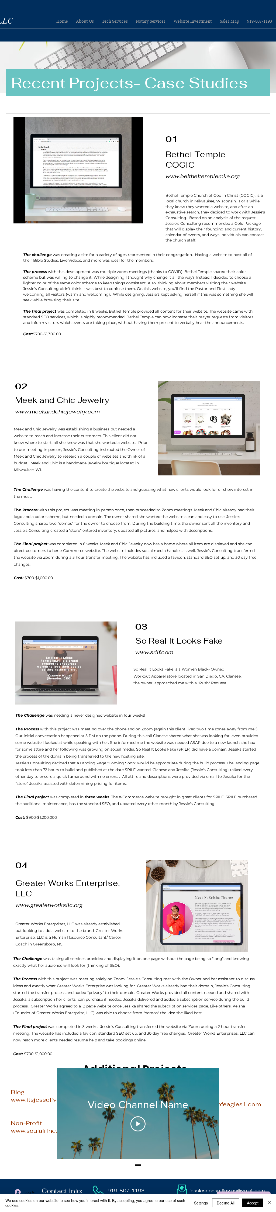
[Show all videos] (138, 1164)
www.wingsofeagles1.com (222, 1104)
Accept (252, 1203)
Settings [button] (201, 1203)
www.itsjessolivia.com (43, 1099)
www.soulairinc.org (39, 1130)
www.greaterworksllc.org (49, 905)
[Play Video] (138, 1123)
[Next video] (208, 1114)
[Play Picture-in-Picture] (126, 216)
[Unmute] (29, 216)
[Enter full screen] (135, 216)
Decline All (225, 1203)
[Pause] (20, 216)
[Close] (269, 1203)
